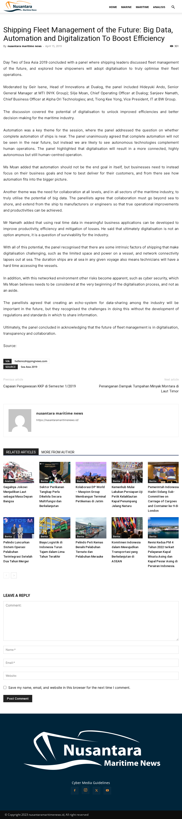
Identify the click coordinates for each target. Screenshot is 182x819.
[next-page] (14, 575)
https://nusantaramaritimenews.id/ (57, 420)
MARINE (126, 7)
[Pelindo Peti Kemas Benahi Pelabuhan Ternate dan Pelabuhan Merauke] (91, 527)
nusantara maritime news (24, 46)
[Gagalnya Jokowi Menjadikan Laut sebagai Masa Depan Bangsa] (18, 472)
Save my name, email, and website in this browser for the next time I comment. (69, 687)
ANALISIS (159, 7)
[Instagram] (85, 790)
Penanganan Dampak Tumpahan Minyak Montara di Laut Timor (139, 388)
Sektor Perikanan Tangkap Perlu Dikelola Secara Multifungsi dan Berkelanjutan (51, 496)
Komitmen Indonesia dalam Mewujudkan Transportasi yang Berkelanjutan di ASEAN (126, 552)
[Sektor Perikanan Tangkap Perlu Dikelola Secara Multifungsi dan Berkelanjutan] (54, 472)
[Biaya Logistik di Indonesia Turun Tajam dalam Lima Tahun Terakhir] (54, 527)
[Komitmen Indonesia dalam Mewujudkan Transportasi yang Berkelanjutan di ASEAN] (127, 527)
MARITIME (142, 7)
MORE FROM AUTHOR (57, 452)
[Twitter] (96, 790)
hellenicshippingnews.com (31, 361)
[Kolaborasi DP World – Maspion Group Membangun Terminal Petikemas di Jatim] (91, 472)
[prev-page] (6, 575)
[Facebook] (74, 790)
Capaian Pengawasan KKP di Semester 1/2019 (39, 386)
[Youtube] (107, 790)
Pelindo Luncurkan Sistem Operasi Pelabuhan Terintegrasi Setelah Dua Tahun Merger (17, 552)
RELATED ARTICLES (21, 452)
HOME (113, 7)
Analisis (9, 481)
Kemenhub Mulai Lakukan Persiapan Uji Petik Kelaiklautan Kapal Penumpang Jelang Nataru (127, 496)
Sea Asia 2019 (29, 366)
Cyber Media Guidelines (91, 782)
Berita (44, 481)
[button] (173, 7)
